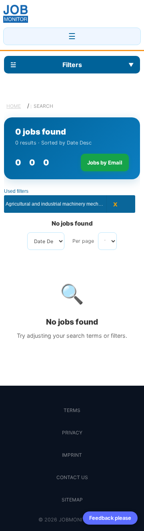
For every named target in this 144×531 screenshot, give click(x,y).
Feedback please (110, 518)
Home (13, 106)
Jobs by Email (104, 162)
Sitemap (72, 500)
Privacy (72, 433)
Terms (72, 410)
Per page (83, 241)
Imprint (72, 455)
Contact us (72, 477)
